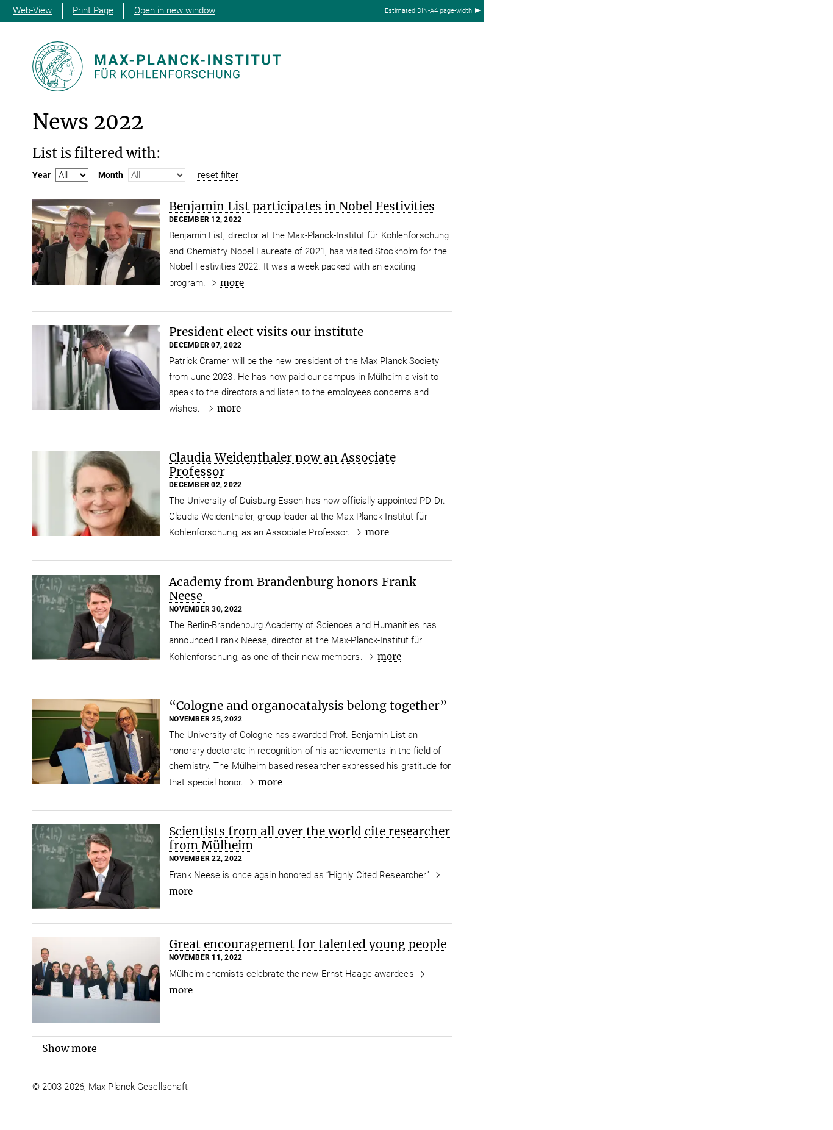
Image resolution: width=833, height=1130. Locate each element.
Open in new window (174, 10)
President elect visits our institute (266, 331)
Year (41, 175)
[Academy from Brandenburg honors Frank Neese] (96, 617)
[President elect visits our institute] (96, 367)
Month (110, 175)
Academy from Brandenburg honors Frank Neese (292, 588)
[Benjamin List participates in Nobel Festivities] (96, 241)
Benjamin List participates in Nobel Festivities (302, 206)
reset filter (218, 175)
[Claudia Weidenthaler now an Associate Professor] (96, 493)
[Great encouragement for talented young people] (96, 979)
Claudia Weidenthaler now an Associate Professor (282, 464)
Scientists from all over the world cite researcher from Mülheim (309, 838)
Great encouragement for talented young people (307, 944)
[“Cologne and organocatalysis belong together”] (96, 741)
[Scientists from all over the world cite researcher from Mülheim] (96, 866)
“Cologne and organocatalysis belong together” (308, 705)
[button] (69, 1048)
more (232, 282)
